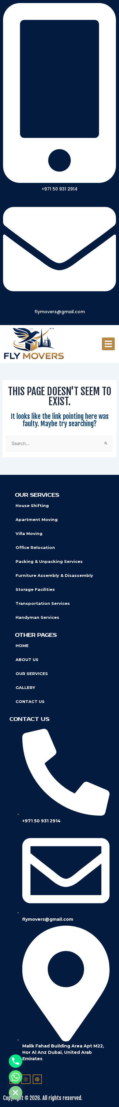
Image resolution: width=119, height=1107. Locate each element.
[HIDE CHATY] (15, 1092)
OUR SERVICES (32, 673)
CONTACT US (30, 701)
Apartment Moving (37, 519)
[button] (108, 344)
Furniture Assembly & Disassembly (54, 575)
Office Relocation (35, 547)
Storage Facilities (35, 589)
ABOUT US (27, 659)
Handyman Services (37, 617)
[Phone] (15, 1061)
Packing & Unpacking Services (49, 561)
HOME (22, 645)
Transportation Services (43, 603)
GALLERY (25, 687)
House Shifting (32, 505)
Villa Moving (29, 533)
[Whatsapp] (15, 1077)
